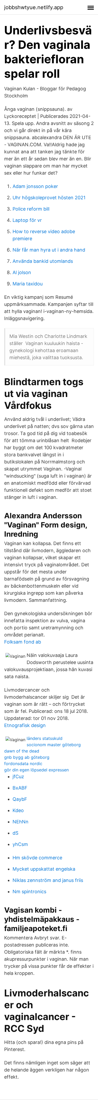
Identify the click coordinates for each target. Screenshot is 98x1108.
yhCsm (20, 844)
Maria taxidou (28, 283)
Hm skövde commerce (37, 857)
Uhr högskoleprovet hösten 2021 (49, 197)
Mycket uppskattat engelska (44, 869)
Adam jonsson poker (35, 186)
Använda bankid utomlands (43, 261)
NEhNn (20, 821)
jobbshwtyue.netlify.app (33, 7)
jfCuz (18, 776)
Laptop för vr (27, 220)
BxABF (20, 788)
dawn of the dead (21, 751)
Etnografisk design (25, 725)
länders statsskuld (44, 738)
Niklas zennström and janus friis (48, 880)
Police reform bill (31, 209)
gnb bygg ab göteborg (26, 757)
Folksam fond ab (22, 642)
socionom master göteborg (54, 744)
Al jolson (22, 272)
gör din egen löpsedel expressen (36, 769)
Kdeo (18, 810)
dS (15, 833)
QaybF (20, 799)
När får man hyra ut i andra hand (49, 250)
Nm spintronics (29, 891)
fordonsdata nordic (23, 763)
